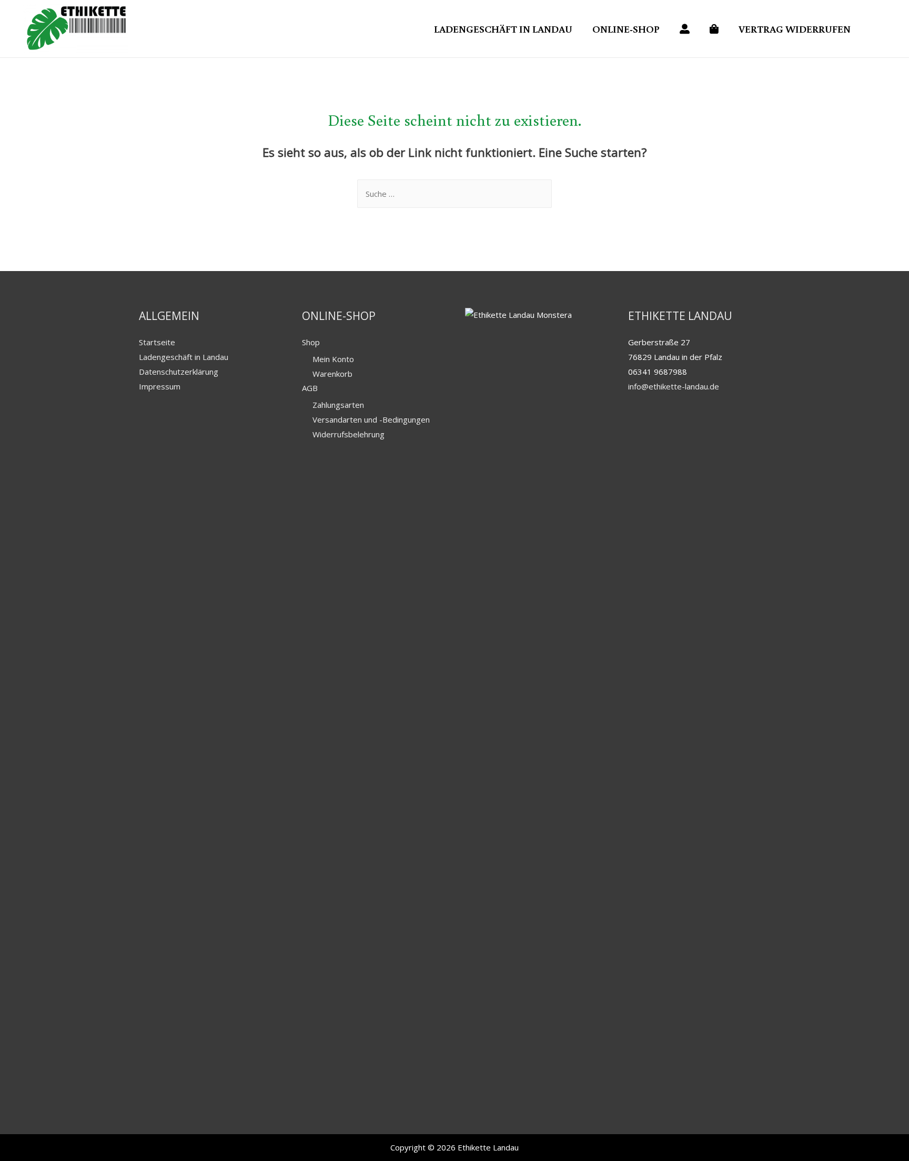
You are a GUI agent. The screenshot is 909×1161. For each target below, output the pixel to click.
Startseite (157, 342)
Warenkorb (332, 373)
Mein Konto (333, 359)
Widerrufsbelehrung (348, 434)
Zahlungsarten (338, 404)
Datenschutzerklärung (178, 371)
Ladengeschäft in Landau (183, 357)
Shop (311, 342)
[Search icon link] (876, 29)
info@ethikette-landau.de (673, 386)
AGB (310, 388)
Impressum (159, 386)
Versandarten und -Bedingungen (371, 419)
